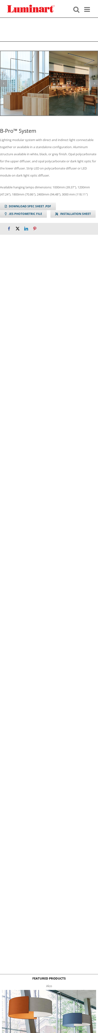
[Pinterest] (34, 228)
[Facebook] (9, 228)
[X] (17, 228)
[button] (3, 83)
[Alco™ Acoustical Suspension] (49, 991)
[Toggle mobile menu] (87, 9)
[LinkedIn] (26, 228)
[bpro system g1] (49, 83)
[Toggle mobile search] (76, 9)
